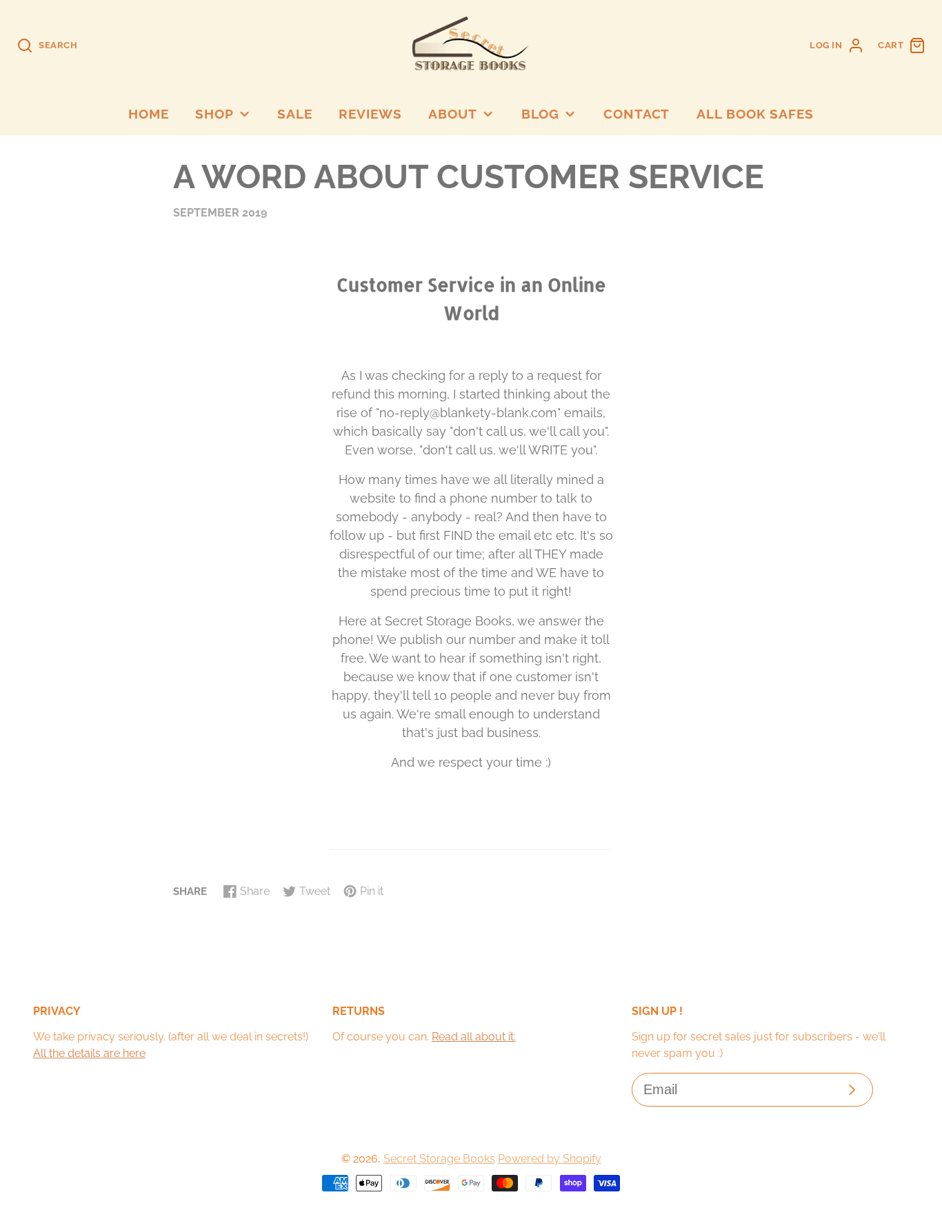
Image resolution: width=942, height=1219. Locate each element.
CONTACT (636, 113)
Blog (540, 113)
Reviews (370, 113)
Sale (294, 113)
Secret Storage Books (439, 1158)
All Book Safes (755, 113)
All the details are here (89, 1053)
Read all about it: (474, 1036)
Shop (214, 113)
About (452, 113)
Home (148, 113)
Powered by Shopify (549, 1158)
